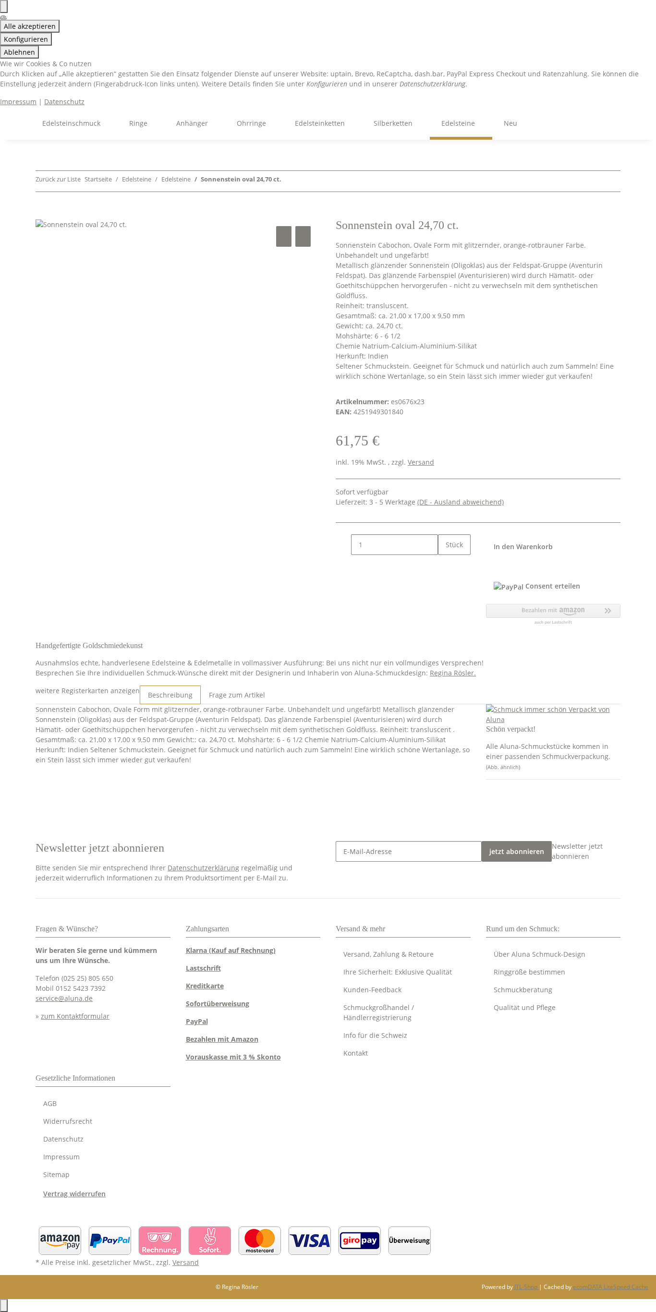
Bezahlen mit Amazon (222, 1039)
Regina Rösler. (453, 672)
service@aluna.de (64, 998)
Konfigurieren (26, 39)
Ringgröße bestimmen (529, 971)
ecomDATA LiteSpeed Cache (610, 1287)
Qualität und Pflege (525, 1007)
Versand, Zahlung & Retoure (388, 954)
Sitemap (56, 1174)
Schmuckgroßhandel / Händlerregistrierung (378, 1012)
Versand (421, 462)
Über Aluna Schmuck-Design (539, 954)
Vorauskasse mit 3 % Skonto (233, 1056)
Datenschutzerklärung (203, 867)
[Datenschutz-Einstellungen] (4, 6)
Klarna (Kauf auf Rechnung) (231, 950)
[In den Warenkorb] (43, 213)
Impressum (18, 101)
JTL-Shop (526, 1287)
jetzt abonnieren (516, 851)
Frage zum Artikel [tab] (237, 694)
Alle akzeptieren (30, 26)
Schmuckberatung (523, 989)
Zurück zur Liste (58, 179)
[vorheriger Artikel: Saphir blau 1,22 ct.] (289, 181)
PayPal (197, 1021)
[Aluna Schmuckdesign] (19, 123)
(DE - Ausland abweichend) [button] (460, 501)
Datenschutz (64, 101)
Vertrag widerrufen (74, 1193)
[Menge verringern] (343, 544)
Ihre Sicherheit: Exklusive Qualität (397, 971)
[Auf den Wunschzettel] (303, 236)
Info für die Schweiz (375, 1035)
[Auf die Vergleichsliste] (284, 236)
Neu (510, 123)
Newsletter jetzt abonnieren (577, 851)
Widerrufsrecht (67, 1121)
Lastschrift (203, 968)
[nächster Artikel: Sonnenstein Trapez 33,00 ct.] (306, 181)
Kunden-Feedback (372, 989)
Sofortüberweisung (217, 1003)
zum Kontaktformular (75, 1016)
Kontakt (355, 1053)
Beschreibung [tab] (170, 694)
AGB (50, 1103)
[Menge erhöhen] (445, 565)
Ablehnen (19, 52)
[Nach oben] (4, 1305)
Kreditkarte (205, 985)
